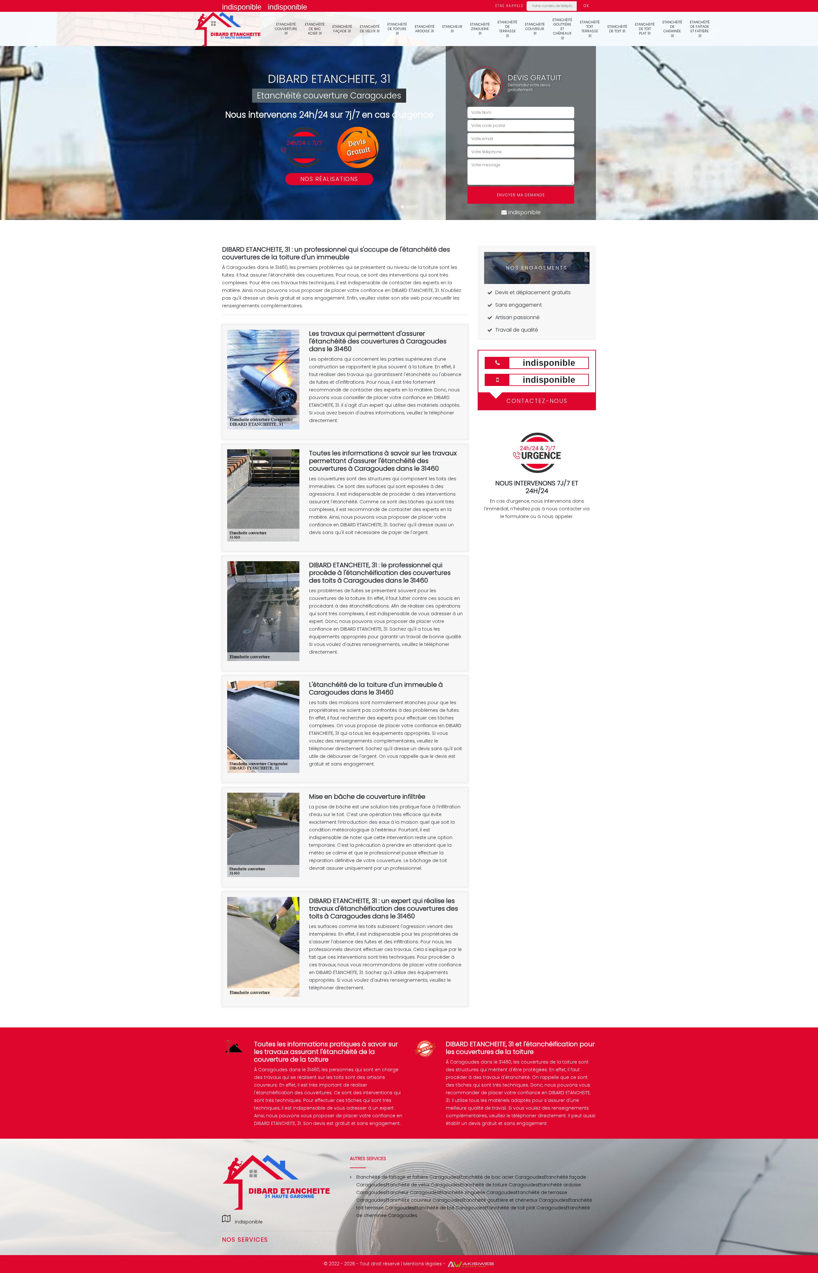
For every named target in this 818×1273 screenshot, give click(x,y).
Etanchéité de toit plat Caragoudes (525, 1208)
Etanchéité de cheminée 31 (672, 29)
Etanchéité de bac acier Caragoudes (501, 1177)
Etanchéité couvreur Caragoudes (424, 1200)
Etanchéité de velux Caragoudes (423, 1185)
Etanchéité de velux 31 (370, 29)
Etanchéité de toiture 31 (397, 29)
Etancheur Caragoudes (412, 1192)
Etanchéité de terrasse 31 (507, 29)
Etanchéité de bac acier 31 (315, 29)
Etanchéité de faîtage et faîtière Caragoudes (407, 1177)
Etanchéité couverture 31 (286, 29)
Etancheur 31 (452, 29)
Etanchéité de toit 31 (617, 29)
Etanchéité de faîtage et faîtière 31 (700, 29)
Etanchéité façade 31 (342, 29)
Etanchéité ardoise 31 (425, 29)
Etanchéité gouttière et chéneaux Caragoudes (515, 1200)
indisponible (241, 7)
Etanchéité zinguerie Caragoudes (477, 1192)
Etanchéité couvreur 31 (535, 29)
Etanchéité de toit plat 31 (645, 29)
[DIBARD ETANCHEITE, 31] (227, 29)
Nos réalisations (329, 179)
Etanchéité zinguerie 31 (480, 29)
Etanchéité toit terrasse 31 (590, 29)
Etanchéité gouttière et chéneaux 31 (562, 29)
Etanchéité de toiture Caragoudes (499, 1185)
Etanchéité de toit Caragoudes (449, 1208)
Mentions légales (422, 1264)
